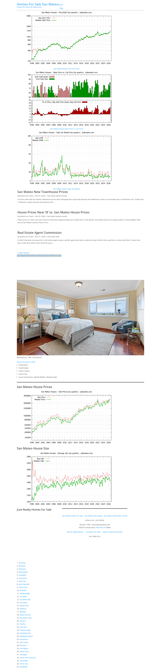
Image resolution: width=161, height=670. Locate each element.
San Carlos (24, 642)
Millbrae (23, 609)
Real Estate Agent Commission (39, 232)
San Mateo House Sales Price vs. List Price (66, 129)
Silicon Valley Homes (75, 532)
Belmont (22, 566)
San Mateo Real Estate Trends (28, 255)
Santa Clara (24, 651)
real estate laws (53, 236)
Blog (61, 8)
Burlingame (23, 572)
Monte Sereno (25, 615)
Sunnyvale (24, 661)
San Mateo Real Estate (93, 516)
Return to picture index (26, 362)
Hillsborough (25, 593)
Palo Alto (23, 627)
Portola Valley (25, 630)
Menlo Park (24, 606)
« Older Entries (23, 253)
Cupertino (23, 578)
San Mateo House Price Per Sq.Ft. (67, 69)
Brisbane (22, 569)
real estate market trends (57, 196)
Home (60, 5)
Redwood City (25, 633)
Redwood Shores (26, 636)
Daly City (22, 581)
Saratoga (23, 654)
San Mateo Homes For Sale (50, 255)
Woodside (23, 667)
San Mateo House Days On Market (66, 189)
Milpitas (23, 612)
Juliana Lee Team (26, 196)
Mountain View (26, 618)
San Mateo (24, 648)
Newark (23, 621)
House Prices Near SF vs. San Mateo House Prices (53, 212)
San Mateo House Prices (34, 387)
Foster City (23, 587)
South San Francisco (28, 657)
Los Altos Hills (25, 599)
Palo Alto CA (100, 527)
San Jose (23, 645)
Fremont (23, 590)
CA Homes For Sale (93, 532)
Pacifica (23, 624)
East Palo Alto (24, 584)
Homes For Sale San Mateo (37, 4)
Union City (24, 664)
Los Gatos (23, 602)
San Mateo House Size (33, 448)
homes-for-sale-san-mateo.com (29, 7)
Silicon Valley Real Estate (112, 532)
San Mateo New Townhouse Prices (42, 192)
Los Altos (23, 596)
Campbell (22, 575)
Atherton (22, 563)
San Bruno (24, 639)
